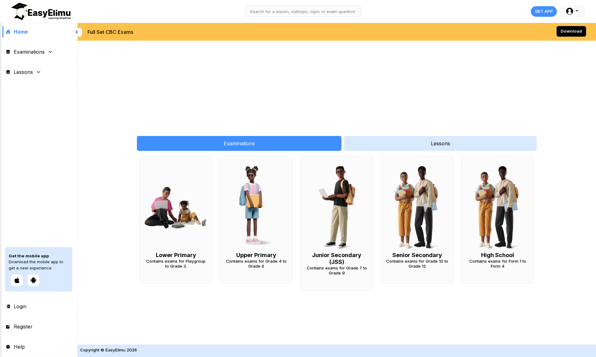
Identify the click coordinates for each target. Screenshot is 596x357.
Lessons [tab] (440, 143)
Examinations (29, 52)
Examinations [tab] (239, 143)
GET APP (544, 11)
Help (19, 347)
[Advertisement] (264, 85)
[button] (572, 11)
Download (571, 31)
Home (21, 32)
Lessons (23, 72)
